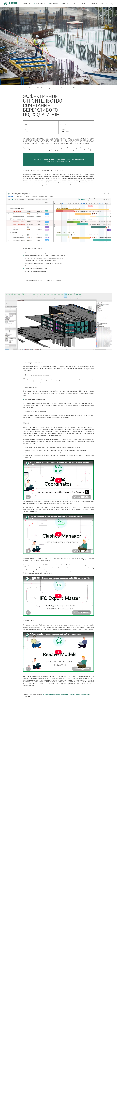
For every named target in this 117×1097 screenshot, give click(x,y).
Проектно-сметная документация (79, 694)
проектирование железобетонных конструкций (56, 694)
